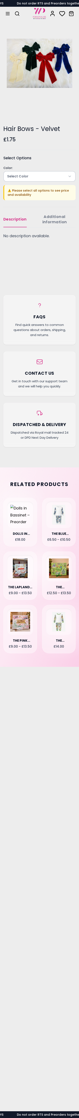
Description (15, 219)
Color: (8, 168)
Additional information (54, 219)
